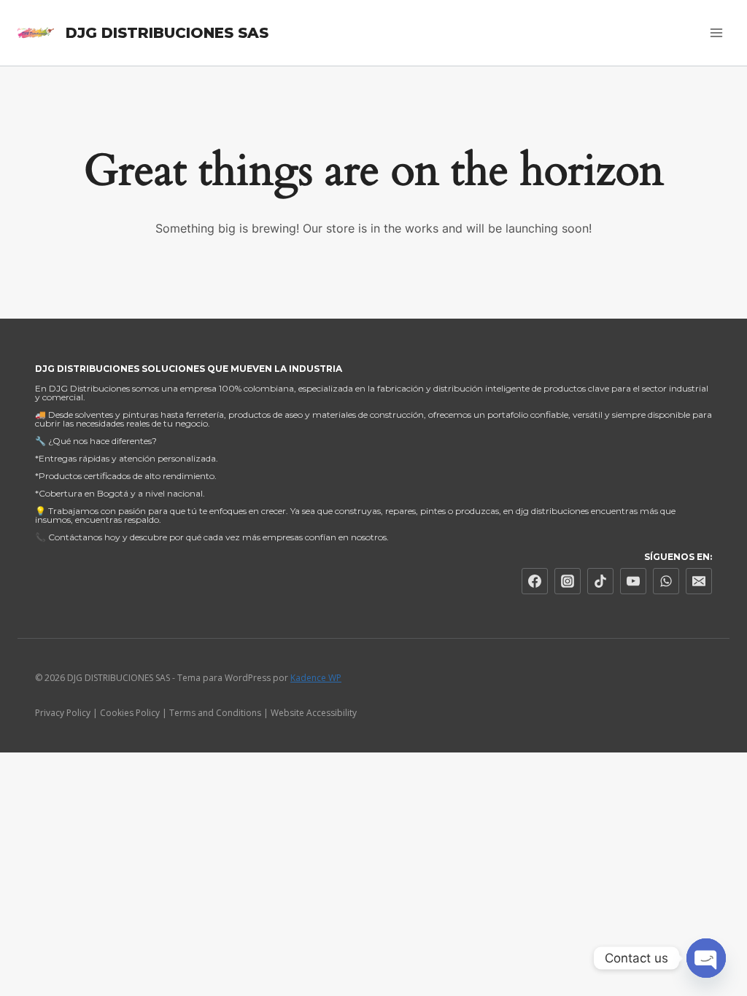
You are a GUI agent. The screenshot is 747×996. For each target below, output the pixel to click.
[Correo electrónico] (699, 581)
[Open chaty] (706, 958)
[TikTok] (600, 581)
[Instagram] (567, 581)
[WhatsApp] (666, 581)
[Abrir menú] (716, 32)
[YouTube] (633, 581)
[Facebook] (535, 581)
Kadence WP (315, 678)
